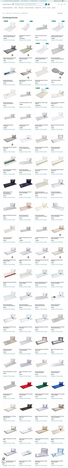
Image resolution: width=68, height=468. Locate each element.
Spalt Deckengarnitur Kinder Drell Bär (57, 260)
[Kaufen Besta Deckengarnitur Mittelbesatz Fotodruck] (10, 72)
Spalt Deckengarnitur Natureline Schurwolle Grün (42, 394)
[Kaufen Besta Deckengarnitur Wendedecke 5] (10, 385)
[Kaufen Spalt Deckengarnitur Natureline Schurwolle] (10, 139)
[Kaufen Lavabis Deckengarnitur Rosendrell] (10, 116)
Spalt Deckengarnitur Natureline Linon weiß (42, 260)
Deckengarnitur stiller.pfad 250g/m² (24, 36)
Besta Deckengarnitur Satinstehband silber (55, 148)
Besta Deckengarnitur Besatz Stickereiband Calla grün (41, 283)
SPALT (5, 60)
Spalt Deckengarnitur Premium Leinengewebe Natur (57, 417)
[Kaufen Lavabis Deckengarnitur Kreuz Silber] (26, 229)
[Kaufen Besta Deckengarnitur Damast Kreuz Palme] (10, 318)
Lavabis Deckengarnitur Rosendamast (24, 125)
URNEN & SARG (9, 13)
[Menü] (5, 457)
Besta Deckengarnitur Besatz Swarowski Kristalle (25, 192)
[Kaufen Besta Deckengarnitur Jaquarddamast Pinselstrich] (42, 207)
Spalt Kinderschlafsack (56, 80)
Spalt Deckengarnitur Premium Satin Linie (25, 417)
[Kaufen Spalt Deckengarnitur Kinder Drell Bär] (58, 251)
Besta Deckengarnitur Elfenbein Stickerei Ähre (57, 103)
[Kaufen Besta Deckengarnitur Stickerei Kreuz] (58, 116)
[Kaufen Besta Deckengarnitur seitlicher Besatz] (10, 274)
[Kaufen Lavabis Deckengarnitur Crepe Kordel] (42, 229)
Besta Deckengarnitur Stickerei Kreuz (57, 125)
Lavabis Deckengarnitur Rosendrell (8, 125)
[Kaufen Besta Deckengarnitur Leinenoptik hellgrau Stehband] (58, 49)
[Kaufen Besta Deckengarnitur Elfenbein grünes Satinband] (10, 161)
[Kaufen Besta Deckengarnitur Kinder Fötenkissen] (26, 452)
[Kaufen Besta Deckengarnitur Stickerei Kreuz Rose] (26, 318)
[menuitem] (60, 4)
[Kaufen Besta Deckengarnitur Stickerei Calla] (10, 207)
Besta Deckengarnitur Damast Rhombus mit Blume (57, 283)
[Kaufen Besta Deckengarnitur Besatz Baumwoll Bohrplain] (58, 207)
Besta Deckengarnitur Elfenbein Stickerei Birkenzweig (57, 327)
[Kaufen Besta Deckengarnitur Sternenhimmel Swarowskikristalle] (10, 183)
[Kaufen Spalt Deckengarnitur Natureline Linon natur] (42, 430)
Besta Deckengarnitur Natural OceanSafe (57, 170)
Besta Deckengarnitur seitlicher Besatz (9, 283)
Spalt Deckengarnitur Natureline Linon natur (42, 439)
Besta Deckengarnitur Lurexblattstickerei (7, 238)
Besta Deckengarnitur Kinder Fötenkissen (25, 461)
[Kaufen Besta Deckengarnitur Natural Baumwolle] (42, 72)
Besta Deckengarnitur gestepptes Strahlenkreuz (56, 192)
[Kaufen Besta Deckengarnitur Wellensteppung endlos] (42, 296)
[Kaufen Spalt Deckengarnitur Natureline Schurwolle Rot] (26, 385)
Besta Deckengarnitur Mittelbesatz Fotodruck (8, 81)
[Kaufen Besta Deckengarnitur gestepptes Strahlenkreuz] (58, 183)
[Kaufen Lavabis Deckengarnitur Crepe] (26, 94)
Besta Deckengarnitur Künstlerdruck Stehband (8, 103)
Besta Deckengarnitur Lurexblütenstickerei (39, 372)
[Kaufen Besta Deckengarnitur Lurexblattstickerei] (10, 229)
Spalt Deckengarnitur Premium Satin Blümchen (9, 417)
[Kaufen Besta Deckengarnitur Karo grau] (10, 363)
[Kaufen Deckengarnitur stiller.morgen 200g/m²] (42, 94)
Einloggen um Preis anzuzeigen (9, 40)
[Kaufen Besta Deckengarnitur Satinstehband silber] (58, 139)
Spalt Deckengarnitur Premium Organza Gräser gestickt (9, 58)
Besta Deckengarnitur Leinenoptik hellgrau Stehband (57, 58)
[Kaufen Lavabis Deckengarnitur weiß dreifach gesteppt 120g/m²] (58, 27)
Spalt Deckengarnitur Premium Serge (41, 417)
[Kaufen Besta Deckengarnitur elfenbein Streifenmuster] (42, 139)
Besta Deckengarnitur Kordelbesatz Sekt (7, 350)
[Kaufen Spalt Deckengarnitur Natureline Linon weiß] (42, 251)
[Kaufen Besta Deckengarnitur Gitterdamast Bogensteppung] (26, 296)
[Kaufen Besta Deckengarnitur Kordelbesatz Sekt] (10, 341)
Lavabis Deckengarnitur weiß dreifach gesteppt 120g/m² (57, 36)
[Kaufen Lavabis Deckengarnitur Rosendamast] (26, 116)
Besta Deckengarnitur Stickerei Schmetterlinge (25, 283)
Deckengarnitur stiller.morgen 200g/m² (41, 103)
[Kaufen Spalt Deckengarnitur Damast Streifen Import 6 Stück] (10, 452)
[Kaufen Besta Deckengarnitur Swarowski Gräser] (58, 363)
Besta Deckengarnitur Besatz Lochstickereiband (25, 350)
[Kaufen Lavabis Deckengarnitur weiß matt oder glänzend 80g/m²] (10, 27)
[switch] (3, 464)
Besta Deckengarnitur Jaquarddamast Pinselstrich (41, 216)
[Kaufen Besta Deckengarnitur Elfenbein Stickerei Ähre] (58, 94)
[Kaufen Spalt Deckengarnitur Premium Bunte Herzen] (26, 72)
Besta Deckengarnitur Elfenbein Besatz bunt (41, 350)
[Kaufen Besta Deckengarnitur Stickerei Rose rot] (42, 318)
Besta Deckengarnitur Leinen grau (25, 372)
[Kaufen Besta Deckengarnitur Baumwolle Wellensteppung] (10, 296)
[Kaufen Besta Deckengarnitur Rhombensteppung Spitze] (26, 139)
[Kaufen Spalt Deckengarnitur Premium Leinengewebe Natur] (58, 408)
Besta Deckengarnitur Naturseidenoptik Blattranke (25, 170)
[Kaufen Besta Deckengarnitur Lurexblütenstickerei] (42, 363)
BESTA (36, 37)
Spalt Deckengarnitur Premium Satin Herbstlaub (57, 238)
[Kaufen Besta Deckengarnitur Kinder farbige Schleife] (58, 452)
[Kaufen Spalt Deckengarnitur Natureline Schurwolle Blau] (58, 385)
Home (4, 13)
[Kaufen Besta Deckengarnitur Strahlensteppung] (58, 296)
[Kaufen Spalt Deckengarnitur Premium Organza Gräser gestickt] (10, 49)
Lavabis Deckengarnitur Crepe (25, 102)
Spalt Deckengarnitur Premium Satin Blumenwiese (25, 58)
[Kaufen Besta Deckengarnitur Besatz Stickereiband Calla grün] (42, 274)
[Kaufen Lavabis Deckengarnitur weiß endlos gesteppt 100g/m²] (42, 49)
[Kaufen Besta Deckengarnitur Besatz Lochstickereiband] (26, 341)
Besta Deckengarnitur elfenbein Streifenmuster (41, 148)
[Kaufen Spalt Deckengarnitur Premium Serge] (42, 408)
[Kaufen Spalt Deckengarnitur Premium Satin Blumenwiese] (26, 49)
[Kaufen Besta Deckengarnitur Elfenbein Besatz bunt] (42, 341)
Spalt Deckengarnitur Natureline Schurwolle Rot (26, 394)
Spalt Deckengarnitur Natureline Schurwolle (10, 148)
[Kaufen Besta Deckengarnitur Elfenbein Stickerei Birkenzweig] (58, 318)
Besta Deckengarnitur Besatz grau (57, 350)
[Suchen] (46, 4)
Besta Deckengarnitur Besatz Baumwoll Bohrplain (57, 216)
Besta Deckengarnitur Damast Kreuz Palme (9, 327)
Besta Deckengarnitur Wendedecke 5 (7, 394)
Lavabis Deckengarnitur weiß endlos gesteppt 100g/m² (41, 58)
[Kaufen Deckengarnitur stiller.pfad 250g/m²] (26, 27)
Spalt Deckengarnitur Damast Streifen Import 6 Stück (9, 461)
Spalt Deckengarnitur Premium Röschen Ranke (9, 260)
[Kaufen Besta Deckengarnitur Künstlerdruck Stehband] (10, 94)
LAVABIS (5, 38)
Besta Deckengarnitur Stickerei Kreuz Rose (25, 327)
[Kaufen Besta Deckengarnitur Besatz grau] (58, 341)
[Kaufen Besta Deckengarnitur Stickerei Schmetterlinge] (26, 274)
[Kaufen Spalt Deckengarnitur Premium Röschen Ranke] (10, 251)
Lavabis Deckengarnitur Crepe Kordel (41, 238)
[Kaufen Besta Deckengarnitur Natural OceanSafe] (58, 161)
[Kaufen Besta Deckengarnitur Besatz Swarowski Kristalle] (26, 183)
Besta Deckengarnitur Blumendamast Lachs (23, 216)
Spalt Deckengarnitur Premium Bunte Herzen (25, 81)
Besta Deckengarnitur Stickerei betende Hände (41, 125)
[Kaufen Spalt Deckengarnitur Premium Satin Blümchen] (10, 408)
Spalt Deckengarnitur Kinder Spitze (25, 260)
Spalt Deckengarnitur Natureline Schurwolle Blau (58, 394)
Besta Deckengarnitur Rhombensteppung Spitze (24, 148)
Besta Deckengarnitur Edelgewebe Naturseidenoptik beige (41, 192)
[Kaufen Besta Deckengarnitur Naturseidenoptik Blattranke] (26, 161)
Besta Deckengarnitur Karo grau (10, 371)
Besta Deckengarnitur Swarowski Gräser (55, 372)
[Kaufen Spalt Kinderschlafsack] (58, 72)
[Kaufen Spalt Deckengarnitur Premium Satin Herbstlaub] (58, 229)
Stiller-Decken (22, 38)
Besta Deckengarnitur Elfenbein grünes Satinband (10, 170)
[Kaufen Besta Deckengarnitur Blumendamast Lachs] (26, 207)
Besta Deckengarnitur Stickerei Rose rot (41, 327)
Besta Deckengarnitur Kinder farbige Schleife (57, 461)
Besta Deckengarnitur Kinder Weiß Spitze (41, 461)
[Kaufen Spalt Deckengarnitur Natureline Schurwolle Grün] (42, 385)
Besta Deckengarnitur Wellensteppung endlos (40, 305)
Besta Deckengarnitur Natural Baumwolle (41, 81)
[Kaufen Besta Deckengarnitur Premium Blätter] (58, 430)
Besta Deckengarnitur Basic (41, 35)
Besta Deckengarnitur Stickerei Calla (9, 216)
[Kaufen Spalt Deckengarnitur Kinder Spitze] (26, 251)
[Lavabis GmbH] (8, 4)
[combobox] (30, 4)
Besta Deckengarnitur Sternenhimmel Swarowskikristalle (7, 192)
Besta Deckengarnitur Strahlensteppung (55, 305)
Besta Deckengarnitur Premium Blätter (57, 439)
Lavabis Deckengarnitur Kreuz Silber (25, 238)
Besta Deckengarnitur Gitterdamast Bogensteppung (25, 305)
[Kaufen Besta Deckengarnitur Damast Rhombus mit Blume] (58, 274)
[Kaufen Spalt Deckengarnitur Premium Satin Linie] (26, 408)
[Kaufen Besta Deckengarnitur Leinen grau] (26, 363)
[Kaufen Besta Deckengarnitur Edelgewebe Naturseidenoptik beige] (42, 183)
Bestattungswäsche (16, 13)
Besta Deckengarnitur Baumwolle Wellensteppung (9, 305)
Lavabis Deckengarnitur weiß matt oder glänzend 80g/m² (9, 36)
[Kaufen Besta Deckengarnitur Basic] (42, 27)
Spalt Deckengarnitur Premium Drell (9, 439)
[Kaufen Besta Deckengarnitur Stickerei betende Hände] (42, 116)
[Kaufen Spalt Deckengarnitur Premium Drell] (10, 430)
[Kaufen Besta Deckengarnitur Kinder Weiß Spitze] (42, 452)
